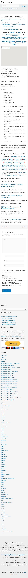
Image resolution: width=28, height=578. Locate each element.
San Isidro (7, 41)
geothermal (3, 440)
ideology (3, 464)
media (2, 476)
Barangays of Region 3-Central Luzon (9, 383)
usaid (2, 520)
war (2, 522)
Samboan (10, 168)
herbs (2, 452)
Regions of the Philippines (6, 502)
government (3, 444)
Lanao (10, 38)
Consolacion (21, 162)
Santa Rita (23, 41)
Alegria (11, 159)
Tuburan (17, 170)
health (2, 448)
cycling (2, 413)
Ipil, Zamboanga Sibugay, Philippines (9, 316)
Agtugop (8, 37)
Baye (22, 37)
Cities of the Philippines (6, 405)
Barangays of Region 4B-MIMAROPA (9, 387)
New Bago (15, 39)
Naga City (9, 175)
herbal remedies (4, 450)
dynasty (3, 415)
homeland (3, 454)
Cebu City (6, 173)
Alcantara (4, 159)
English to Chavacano (5, 421)
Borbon (25, 160)
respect (3, 506)
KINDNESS (3, 336)
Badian (3, 160)
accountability (4, 355)
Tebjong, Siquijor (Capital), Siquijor (8, 322)
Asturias (12, 32)
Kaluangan (6, 38)
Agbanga (3, 37)
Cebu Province (14, 156)
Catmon (10, 162)
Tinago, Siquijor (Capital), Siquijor (8, 320)
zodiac (2, 532)
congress (3, 411)
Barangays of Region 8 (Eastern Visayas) (9, 395)
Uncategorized (4, 514)
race (2, 500)
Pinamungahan (22, 166)
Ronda (6, 168)
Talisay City (15, 175)
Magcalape (4, 39)
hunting (2, 462)
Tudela (21, 170)
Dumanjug (22, 163)
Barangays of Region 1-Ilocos (7, 365)
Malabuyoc (18, 165)
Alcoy (8, 159)
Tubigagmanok (18, 42)
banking (3, 361)
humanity (3, 460)
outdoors (3, 484)
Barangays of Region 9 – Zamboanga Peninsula (11, 397)
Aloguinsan (16, 159)
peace (2, 486)
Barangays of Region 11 (6, 369)
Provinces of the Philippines (7, 498)
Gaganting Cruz (4, 436)
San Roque (12, 41)
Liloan (8, 165)
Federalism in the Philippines (15, 219)
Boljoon (21, 160)
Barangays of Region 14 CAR (7, 375)
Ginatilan (4, 165)
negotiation (3, 480)
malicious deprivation (5, 474)
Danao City (11, 173)
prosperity (3, 496)
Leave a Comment (5, 19)
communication (4, 409)
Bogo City (20, 172)
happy (2, 446)
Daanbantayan (11, 163)
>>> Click (3, 29)
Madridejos (12, 165)
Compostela (15, 162)
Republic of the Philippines (9, 26)
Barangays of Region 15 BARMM (8, 377)
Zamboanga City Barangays (7, 530)
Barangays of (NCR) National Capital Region (10, 363)
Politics (2, 490)
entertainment (4, 424)
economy (3, 417)
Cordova (5, 163)
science (3, 510)
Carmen (5, 162)
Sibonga (20, 169)
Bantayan (13, 160)
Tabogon (7, 170)
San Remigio (4, 169)
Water (2, 524)
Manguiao (10, 39)
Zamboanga (7, 2)
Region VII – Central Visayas (19, 24)
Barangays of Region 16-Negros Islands (9, 379)
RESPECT (21, 334)
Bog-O (25, 37)
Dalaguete (17, 163)
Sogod (24, 169)
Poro (3, 168)
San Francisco (23, 168)
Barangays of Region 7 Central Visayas (9, 393)
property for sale (4, 494)
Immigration (3, 466)
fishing (2, 430)
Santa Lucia (18, 41)
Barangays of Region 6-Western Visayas (9, 391)
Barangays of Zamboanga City (7, 399)
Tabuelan (12, 170)
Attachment (4, 275)
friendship (3, 434)
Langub (14, 38)
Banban (18, 37)
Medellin (23, 165)
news (2, 482)
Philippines (16, 35)
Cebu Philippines (6, 24)
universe (3, 518)
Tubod (23, 42)
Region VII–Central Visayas (12, 34)
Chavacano (3, 403)
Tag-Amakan (5, 42)
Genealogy (3, 438)
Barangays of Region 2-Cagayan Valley (9, 381)
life (2, 472)
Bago (11, 37)
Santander (15, 169)
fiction (2, 428)
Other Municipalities (13, 29)
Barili (17, 160)
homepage (3, 458)
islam (2, 468)
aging (2, 357)
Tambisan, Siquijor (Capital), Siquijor (8, 324)
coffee (2, 407)
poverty (3, 492)
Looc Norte (18, 38)
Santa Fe (10, 169)
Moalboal (9, 166)
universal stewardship (5, 516)
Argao (21, 159)
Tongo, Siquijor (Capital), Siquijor (8, 318)
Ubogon (14, 44)
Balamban (8, 160)
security (3, 512)
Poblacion (23, 39)
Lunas (23, 38)
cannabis (3, 401)
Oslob (14, 166)
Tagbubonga (11, 42)
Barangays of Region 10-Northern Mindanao (10, 367)
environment (4, 426)
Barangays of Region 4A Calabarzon (9, 385)
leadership (3, 470)
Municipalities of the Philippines (16, 19)
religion (2, 504)
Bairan (14, 37)
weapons (3, 526)
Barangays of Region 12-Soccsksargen (9, 371)
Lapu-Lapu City (18, 173)
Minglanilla (4, 166)
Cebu (19, 32)
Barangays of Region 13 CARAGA (8, 373)
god (2, 442)
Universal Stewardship (17, 336)
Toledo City (21, 175)
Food (2, 432)
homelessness (4, 456)
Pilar (17, 166)
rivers (2, 508)
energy (2, 420)
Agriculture (3, 359)
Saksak (3, 41)
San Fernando (16, 168)
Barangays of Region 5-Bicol (7, 389)
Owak (19, 39)
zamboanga (3, 528)
